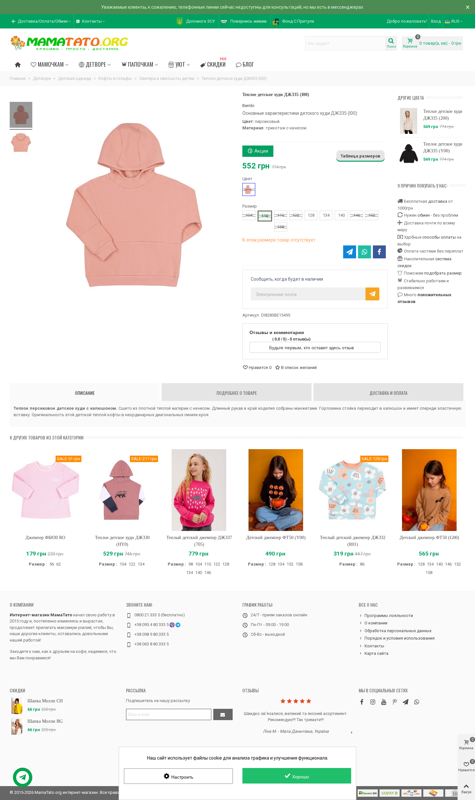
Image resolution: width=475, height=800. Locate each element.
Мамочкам (51, 64)
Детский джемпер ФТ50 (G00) (429, 537)
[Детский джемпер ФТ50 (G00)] (429, 490)
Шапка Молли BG (45, 721)
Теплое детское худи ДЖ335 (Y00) (442, 147)
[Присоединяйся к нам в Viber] (416, 701)
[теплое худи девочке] (21, 143)
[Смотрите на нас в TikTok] (394, 701)
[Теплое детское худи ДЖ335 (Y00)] (408, 154)
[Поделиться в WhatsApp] (364, 251)
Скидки (216, 63)
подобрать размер (443, 273)
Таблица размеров (360, 156)
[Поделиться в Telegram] (349, 251)
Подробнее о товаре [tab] (236, 392)
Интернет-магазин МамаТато (41, 614)
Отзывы (250, 690)
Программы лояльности (388, 615)
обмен (423, 215)
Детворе (96, 64)
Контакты (374, 645)
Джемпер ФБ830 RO (45, 537)
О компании (22, 604)
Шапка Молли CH (45, 700)
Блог (248, 64)
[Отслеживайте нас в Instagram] (372, 701)
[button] (42, 21)
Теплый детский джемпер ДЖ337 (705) (199, 541)
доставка (437, 201)
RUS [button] (455, 21)
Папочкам (140, 64)
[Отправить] (223, 714)
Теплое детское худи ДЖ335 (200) (442, 115)
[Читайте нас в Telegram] (405, 701)
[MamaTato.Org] (69, 43)
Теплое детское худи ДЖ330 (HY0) (122, 541)
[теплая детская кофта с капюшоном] (21, 116)
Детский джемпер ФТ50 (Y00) (276, 537)
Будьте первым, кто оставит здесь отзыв (312, 347)
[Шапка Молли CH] (17, 705)
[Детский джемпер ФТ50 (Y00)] (276, 490)
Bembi (248, 105)
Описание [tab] (85, 392)
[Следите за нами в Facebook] (361, 701)
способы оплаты (439, 237)
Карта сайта (376, 653)
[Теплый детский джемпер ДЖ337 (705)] (199, 490)
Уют (180, 64)
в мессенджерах (345, 7)
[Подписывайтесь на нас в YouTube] (383, 701)
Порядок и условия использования (399, 638)
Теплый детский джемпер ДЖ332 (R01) (352, 541)
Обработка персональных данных (397, 630)
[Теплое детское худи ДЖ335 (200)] (408, 121)
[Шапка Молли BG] (17, 726)
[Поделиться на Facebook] (379, 251)
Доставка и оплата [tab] (388, 392)
